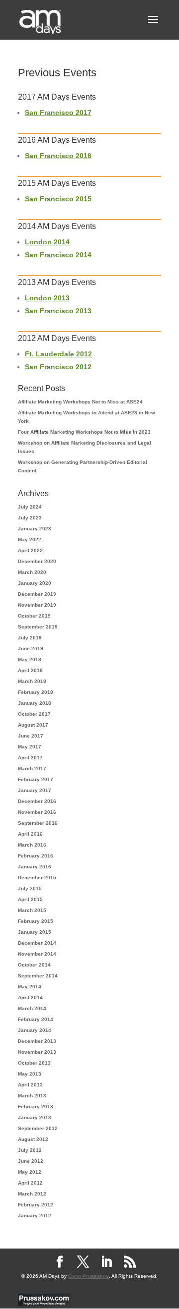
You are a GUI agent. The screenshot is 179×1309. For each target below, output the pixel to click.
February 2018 (35, 692)
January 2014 (34, 1030)
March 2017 (32, 768)
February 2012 (35, 1204)
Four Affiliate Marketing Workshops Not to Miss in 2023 (84, 432)
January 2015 (34, 932)
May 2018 (29, 659)
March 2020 (32, 572)
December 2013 (37, 1041)
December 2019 (37, 594)
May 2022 (29, 539)
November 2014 (37, 954)
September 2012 (38, 1128)
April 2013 (30, 1084)
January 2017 (34, 790)
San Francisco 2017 (58, 112)
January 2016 (34, 866)
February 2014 (35, 1019)
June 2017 (30, 736)
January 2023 (34, 528)
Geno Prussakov (88, 1276)
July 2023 (30, 517)
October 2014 (34, 965)
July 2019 (30, 637)
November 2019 (37, 605)
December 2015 (37, 877)
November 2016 (37, 812)
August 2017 (33, 725)
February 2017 (35, 779)
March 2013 (32, 1095)
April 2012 (30, 1183)
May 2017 (29, 746)
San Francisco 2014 (58, 255)
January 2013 (34, 1117)
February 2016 (35, 855)
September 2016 (38, 823)
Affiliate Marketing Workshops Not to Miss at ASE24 (80, 401)
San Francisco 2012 (58, 367)
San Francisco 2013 (58, 311)
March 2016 (32, 845)
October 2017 (34, 714)
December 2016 (37, 801)
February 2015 (35, 921)
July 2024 (30, 507)
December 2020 (37, 561)
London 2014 (47, 242)
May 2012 (29, 1172)
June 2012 (30, 1161)
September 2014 (38, 975)
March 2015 (32, 910)
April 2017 (30, 757)
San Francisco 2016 (58, 156)
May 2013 (29, 1074)
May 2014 (29, 986)
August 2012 (33, 1139)
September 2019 (38, 626)
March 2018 (32, 681)
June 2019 (30, 648)
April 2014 (30, 997)
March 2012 (32, 1193)
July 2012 (30, 1150)
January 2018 (34, 703)
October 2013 (34, 1063)
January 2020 (34, 583)
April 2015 (30, 899)
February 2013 (35, 1106)
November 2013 (37, 1052)
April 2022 (30, 550)
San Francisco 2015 (58, 199)
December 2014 (37, 943)
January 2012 (34, 1215)
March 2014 (32, 1008)
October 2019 (34, 616)
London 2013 (47, 298)
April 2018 (30, 670)
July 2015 (30, 888)
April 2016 (30, 834)
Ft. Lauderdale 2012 (58, 354)
